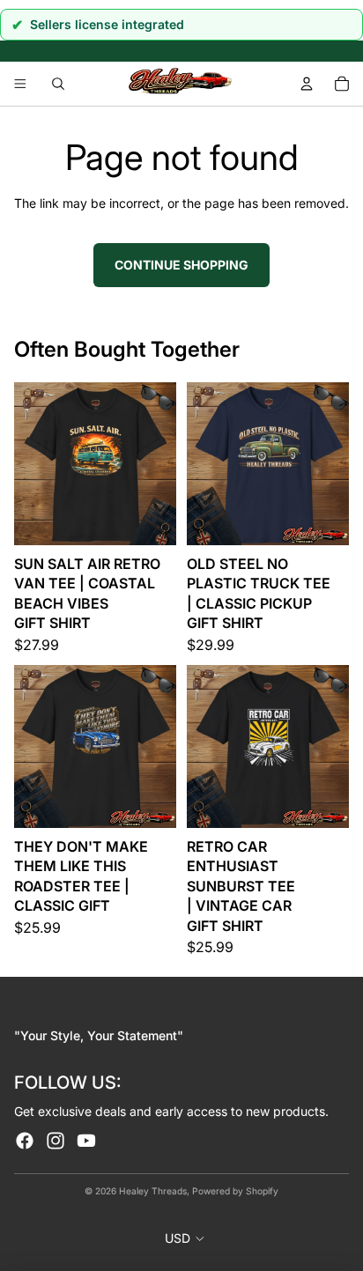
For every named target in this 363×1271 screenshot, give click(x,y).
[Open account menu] (306, 83)
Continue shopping (181, 264)
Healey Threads (153, 1191)
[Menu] (20, 84)
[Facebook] (24, 1140)
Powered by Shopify (235, 1191)
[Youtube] (86, 1140)
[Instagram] (55, 1140)
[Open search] (58, 83)
